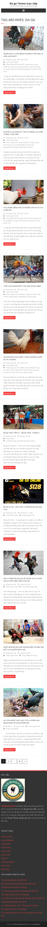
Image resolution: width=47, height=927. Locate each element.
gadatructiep (13, 297)
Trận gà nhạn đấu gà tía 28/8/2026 (14, 880)
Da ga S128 (32, 67)
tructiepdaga (22, 297)
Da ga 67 (4, 858)
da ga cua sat (15, 67)
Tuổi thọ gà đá (31, 297)
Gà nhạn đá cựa (15, 372)
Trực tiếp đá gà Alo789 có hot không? (15, 894)
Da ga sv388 (6, 851)
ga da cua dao (32, 69)
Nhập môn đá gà (31, 655)
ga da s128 (6, 223)
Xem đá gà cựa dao (27, 372)
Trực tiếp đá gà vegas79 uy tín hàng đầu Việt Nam (19, 891)
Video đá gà (5, 865)
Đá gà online (10, 439)
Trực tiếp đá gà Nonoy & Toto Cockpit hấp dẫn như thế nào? (21, 914)
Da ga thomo (6, 844)
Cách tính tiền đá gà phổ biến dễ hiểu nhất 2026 (18, 884)
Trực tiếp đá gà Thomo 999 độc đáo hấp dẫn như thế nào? (23, 898)
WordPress (37, 924)
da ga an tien (29, 64)
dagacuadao (7, 147)
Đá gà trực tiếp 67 (29, 441)
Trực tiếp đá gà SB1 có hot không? (14, 909)
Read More (8, 92)
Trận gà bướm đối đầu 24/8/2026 (13, 902)
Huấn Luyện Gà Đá (12, 62)
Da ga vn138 (6, 847)
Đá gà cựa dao (25, 221)
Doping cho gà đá (17, 147)
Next (25, 761)
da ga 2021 (21, 64)
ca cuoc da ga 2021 (12, 142)
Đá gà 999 (20, 441)
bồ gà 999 (9, 441)
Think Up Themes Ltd (19, 924)
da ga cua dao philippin (17, 294)
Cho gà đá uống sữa (12, 218)
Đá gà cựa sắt (12, 60)
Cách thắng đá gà (27, 587)
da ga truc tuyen (31, 294)
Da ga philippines (7, 840)
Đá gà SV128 (15, 69)
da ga (8, 64)
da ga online (24, 67)
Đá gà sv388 (23, 69)
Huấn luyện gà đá (7, 862)
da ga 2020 (13, 64)
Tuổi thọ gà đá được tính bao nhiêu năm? (22, 286)
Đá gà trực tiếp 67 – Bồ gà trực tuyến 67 (21, 433)
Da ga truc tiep (6, 836)
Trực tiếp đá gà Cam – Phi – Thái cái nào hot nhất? (19, 905)
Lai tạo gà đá (14, 729)
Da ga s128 (5, 855)
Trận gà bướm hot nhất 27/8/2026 (14, 887)
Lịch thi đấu (5, 869)
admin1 (10, 726)
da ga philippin (21, 145)
